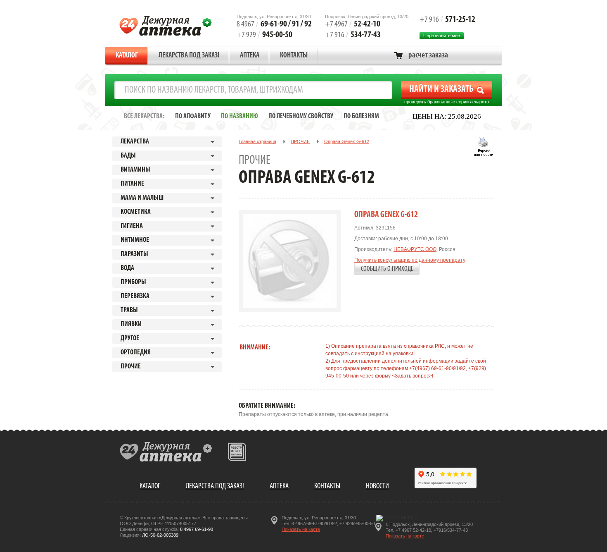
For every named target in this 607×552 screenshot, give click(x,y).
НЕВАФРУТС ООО (415, 249)
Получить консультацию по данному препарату (409, 260)
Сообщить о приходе (387, 268)
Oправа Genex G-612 (346, 141)
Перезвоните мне (441, 35)
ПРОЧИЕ (300, 141)
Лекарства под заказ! (189, 56)
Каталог (127, 56)
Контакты (294, 56)
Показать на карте (301, 529)
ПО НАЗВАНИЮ (239, 116)
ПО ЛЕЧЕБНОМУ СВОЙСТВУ (300, 116)
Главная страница (257, 141)
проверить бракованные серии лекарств (446, 101)
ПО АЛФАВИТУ (193, 116)
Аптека (249, 56)
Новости (377, 486)
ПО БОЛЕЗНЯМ (361, 116)
